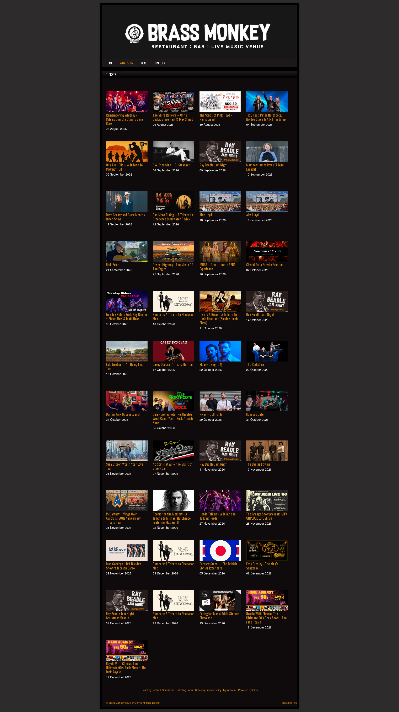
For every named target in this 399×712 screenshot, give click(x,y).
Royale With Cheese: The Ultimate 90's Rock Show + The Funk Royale (266, 618)
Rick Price (112, 264)
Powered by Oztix (248, 690)
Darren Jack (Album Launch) (123, 414)
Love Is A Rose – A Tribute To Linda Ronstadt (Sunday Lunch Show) (219, 318)
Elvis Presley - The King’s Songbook (262, 566)
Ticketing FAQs (184, 690)
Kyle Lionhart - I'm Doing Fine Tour (124, 366)
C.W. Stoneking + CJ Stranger (171, 164)
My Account (229, 690)
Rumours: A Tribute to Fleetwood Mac (173, 316)
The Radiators (255, 364)
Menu (144, 63)
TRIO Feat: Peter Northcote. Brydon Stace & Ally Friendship (266, 117)
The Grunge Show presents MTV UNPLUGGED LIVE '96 (266, 516)
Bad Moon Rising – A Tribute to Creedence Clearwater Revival (173, 216)
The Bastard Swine (258, 464)
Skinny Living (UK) (211, 364)
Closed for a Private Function (264, 264)
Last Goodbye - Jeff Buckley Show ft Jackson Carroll (123, 566)
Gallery (160, 63)
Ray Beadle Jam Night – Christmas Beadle (121, 615)
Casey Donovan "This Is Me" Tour (173, 364)
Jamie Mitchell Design (147, 702)
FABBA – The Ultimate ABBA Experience (217, 266)
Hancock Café (255, 414)
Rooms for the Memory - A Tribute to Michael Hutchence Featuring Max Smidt (172, 518)
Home (109, 63)
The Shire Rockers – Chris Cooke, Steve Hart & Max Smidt (173, 117)
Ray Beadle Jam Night (214, 164)
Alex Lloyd (206, 214)
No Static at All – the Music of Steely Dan (172, 466)
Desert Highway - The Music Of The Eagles (173, 266)
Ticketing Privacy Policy (208, 690)
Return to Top (289, 702)
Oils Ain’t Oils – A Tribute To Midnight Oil (124, 167)
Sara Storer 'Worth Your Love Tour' (124, 466)
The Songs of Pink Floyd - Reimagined (216, 117)
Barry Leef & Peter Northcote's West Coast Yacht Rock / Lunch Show (173, 418)
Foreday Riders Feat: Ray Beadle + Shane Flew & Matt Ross (126, 316)
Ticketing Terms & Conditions (157, 690)
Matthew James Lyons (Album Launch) (265, 167)
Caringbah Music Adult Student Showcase (219, 615)
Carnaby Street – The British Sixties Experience (218, 566)
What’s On (126, 63)
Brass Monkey (116, 702)
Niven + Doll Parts (211, 414)
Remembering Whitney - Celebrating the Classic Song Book (124, 119)
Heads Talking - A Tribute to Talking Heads (217, 516)
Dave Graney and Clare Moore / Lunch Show (125, 216)
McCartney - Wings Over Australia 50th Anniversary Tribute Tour (123, 518)
